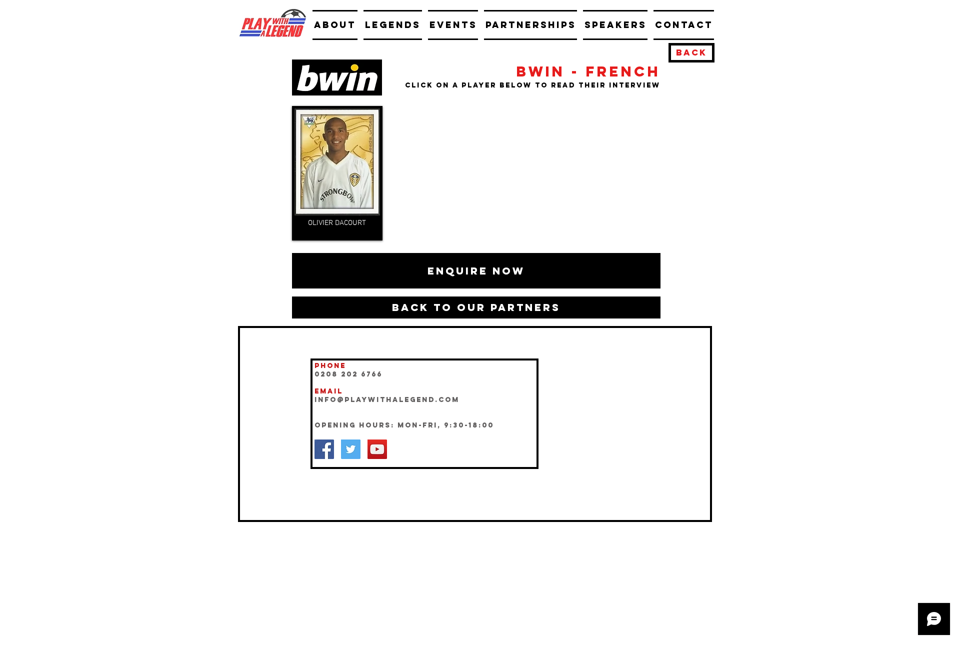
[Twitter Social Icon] (350, 449)
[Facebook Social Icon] (324, 449)
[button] (476, 270)
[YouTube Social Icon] (377, 449)
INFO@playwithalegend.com (387, 400)
